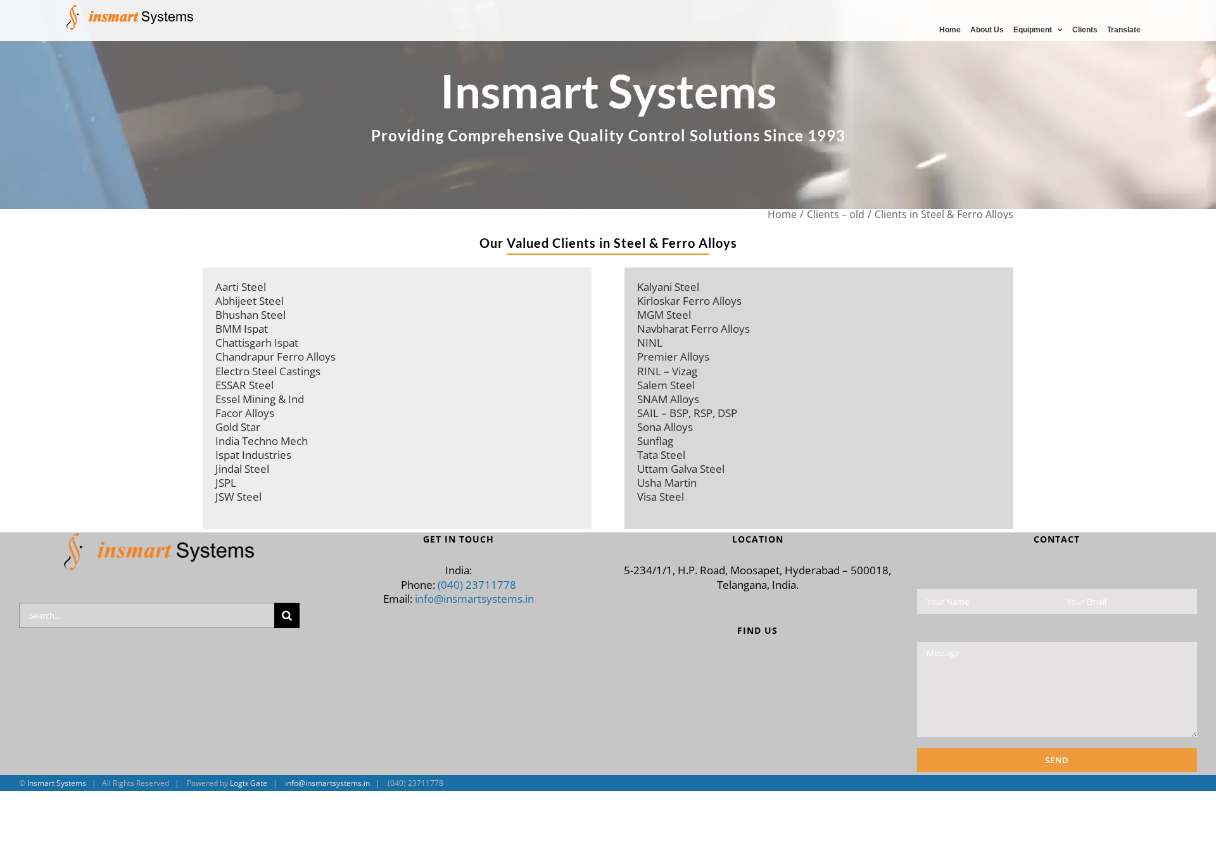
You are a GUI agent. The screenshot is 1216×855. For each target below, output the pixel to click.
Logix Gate (248, 783)
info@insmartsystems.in (474, 598)
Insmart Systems (56, 783)
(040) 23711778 (477, 584)
